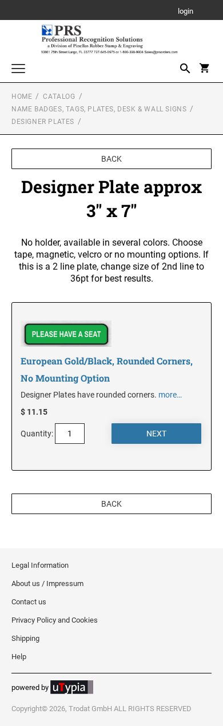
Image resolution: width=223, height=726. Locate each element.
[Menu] (18, 70)
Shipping (25, 638)
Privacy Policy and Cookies (54, 620)
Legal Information (40, 565)
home (21, 97)
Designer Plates (42, 122)
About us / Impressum (47, 583)
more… (170, 394)
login (185, 11)
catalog (59, 97)
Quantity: (37, 433)
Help (18, 656)
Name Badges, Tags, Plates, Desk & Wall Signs (98, 109)
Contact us (28, 601)
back (111, 158)
